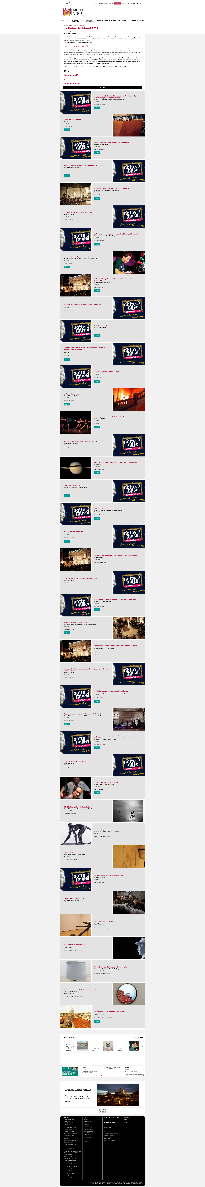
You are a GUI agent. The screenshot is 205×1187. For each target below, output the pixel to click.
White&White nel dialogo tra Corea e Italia (110, 967)
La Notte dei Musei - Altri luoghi (76, 761)
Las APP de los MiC (89, 1129)
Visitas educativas (88, 1128)
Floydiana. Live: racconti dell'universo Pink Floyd (82, 714)
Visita (141, 21)
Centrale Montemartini (70, 1131)
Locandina (68, 78)
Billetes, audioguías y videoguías (92, 1122)
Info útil (86, 1119)
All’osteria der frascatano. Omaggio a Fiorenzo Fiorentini (116, 234)
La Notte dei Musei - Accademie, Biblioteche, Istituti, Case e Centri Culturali (87, 670)
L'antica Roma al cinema (73, 485)
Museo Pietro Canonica (70, 1160)
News (125, 1119)
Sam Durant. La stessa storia (74, 944)
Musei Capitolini (68, 1129)
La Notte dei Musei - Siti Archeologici (108, 875)
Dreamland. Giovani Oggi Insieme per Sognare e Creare (115, 646)
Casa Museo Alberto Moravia (71, 1169)
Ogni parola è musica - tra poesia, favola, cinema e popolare (113, 737)
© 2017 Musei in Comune (92, 1183)
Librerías (86, 1136)
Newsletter (67, 1124)
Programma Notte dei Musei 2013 (76, 46)
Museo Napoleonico (69, 1156)
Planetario (66, 1175)
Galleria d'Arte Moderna (70, 1158)
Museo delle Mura (68, 1142)
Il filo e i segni (69, 853)
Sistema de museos (69, 1119)
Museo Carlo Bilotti (69, 1170)
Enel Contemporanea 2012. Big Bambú (109, 1011)
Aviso (125, 1120)
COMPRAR (117, 3)
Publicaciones (67, 1121)
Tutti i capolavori (111, 1118)
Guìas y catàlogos (88, 1131)
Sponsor (126, 1122)
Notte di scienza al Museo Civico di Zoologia (80, 441)
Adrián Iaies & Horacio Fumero (106, 782)
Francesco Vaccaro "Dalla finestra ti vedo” (80, 990)
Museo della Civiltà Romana (71, 1140)
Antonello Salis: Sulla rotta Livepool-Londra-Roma (113, 188)
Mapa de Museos (88, 1121)
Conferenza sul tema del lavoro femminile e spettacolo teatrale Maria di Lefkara (85, 348)
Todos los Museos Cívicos (105, 3)
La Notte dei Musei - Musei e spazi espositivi (80, 578)
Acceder (124, 3)
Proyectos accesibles (109, 1140)
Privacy (102, 1183)
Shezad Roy (98, 508)
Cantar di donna (100, 325)
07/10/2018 (134, 1072)
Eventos (112, 21)
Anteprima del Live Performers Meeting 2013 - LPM (83, 165)
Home (65, 25)
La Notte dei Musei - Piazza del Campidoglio (80, 213)
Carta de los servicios (69, 1122)
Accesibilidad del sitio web (132, 1183)
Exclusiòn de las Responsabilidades (113, 1183)
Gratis (97, 108)
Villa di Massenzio (68, 1146)
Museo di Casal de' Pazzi (70, 1144)
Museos (64, 21)
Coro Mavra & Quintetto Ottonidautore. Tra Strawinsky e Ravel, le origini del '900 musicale (115, 97)
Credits (123, 1183)
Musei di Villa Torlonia (69, 1163)
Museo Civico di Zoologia (70, 1177)
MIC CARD (86, 1124)
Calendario (132, 21)
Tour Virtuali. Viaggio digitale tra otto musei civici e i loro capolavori (70, 1047)
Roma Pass (87, 1126)
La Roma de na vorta (72, 394)
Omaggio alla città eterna (73, 531)
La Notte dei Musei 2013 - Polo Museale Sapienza (82, 304)
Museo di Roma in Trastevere (71, 1162)
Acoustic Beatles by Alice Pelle (75, 622)
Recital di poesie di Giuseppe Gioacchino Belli (111, 691)
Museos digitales (89, 21)
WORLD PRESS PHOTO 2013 (74, 898)
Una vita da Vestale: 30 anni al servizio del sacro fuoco (115, 600)
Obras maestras (75, 21)
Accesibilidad (87, 1133)
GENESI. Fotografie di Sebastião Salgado (79, 807)
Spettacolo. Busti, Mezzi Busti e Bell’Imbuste (111, 142)
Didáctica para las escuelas (111, 1133)
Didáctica (122, 21)
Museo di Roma (68, 1154)
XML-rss (141, 1183)
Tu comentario (88, 1137)
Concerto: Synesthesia (72, 120)
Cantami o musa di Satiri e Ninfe (106, 371)
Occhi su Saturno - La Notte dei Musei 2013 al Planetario (115, 462)
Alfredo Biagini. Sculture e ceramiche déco (110, 830)
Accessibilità (87, 1134)
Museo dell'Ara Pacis (69, 1135)
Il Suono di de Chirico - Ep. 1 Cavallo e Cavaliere (89, 1072)
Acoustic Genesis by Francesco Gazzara (79, 257)
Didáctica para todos (109, 1135)
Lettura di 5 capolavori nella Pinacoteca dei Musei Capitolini (113, 279)
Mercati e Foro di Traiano (70, 1133)
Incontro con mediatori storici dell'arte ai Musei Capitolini (116, 555)
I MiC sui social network (122, 1049)
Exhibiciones (102, 21)
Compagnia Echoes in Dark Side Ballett (109, 417)
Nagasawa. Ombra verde (103, 921)
